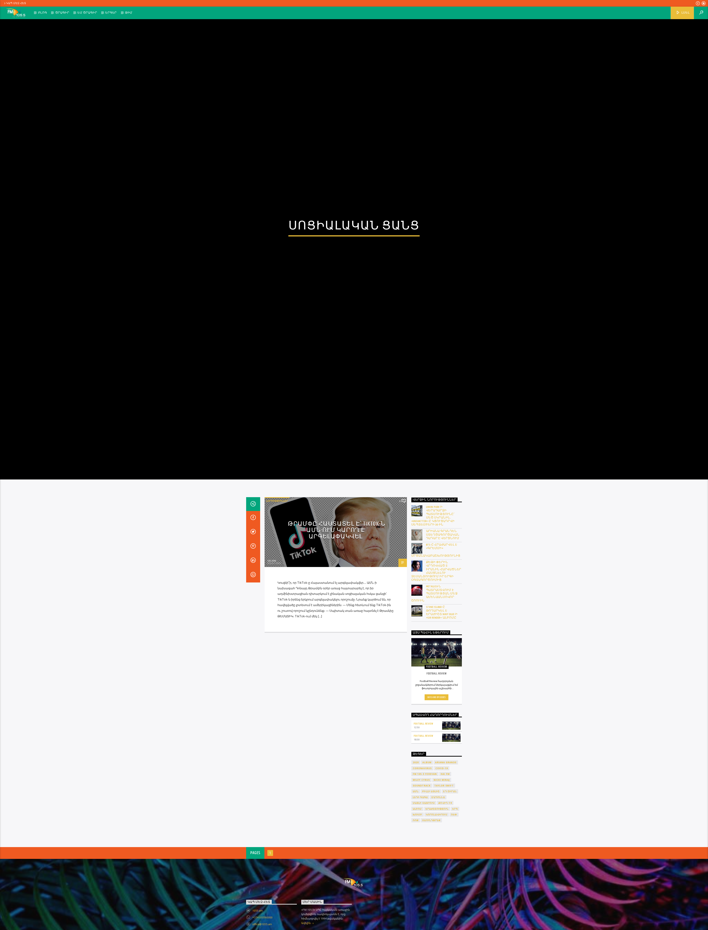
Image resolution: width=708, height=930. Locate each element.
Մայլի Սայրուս (424, 846)
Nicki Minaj (442, 823)
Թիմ (128, 13)
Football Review (423, 767)
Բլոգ (42, 13)
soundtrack (422, 828)
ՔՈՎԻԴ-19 (445, 846)
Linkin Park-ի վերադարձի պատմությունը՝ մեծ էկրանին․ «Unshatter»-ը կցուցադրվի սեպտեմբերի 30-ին (433, 559)
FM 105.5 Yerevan (425, 817)
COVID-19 (441, 811)
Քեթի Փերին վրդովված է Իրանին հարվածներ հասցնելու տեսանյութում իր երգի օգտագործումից (436, 614)
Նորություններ (277, 544)
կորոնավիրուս (436, 857)
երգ (455, 852)
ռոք (416, 863)
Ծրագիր (62, 13)
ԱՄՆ (416, 834)
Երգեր (111, 13)
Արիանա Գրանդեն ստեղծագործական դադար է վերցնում (442, 578)
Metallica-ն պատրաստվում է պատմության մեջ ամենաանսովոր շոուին (434, 637)
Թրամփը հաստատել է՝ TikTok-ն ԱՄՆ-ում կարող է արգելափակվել (336, 573)
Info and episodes (436, 740)
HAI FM (445, 817)
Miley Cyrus (421, 823)
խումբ (417, 857)
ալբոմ (417, 852)
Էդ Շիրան (450, 834)
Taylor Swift (444, 828)
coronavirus (422, 811)
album (426, 805)
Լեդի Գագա (420, 840)
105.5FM (271, 604)
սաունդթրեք (431, 863)
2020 (416, 805)
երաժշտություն (437, 852)
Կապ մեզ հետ (16, 3)
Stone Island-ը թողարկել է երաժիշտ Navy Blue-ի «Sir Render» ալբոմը (442, 656)
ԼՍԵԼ (685, 13)
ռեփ (454, 857)
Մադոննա (438, 840)
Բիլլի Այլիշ (431, 834)
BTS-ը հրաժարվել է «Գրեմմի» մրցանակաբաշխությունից (436, 593)
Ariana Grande (446, 805)
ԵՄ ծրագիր (87, 13)
